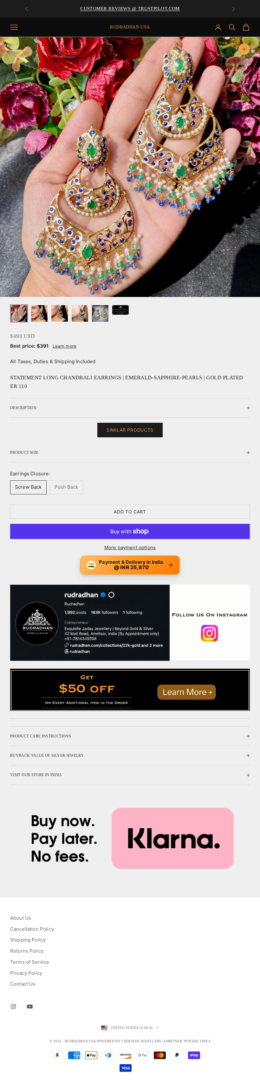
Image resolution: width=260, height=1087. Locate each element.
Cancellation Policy (32, 929)
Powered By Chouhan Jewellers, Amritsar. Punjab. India (154, 1041)
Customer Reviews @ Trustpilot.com (130, 8)
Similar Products (130, 430)
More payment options (130, 547)
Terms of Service (29, 962)
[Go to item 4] (80, 313)
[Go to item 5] (100, 313)
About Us (20, 918)
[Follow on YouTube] (30, 1006)
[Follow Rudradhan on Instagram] (130, 623)
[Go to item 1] (19, 313)
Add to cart (130, 511)
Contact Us (23, 984)
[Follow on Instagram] (13, 1006)
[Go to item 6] (120, 310)
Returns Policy (26, 951)
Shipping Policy (28, 940)
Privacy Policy (26, 973)
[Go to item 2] (39, 313)
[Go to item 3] (59, 313)
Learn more (65, 346)
